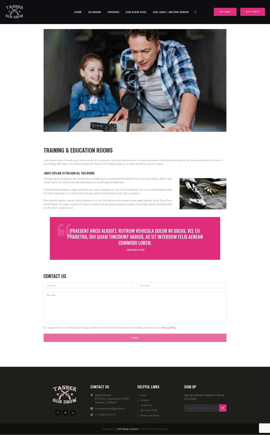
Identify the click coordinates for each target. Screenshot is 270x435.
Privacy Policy (169, 327)
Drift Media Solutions (128, 429)
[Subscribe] (222, 408)
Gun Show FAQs (148, 410)
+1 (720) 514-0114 (105, 414)
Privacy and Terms (149, 415)
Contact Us (146, 405)
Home (143, 395)
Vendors (144, 400)
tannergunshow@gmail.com (110, 408)
